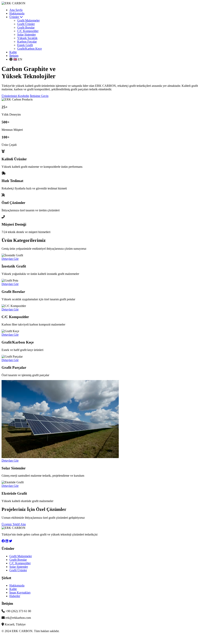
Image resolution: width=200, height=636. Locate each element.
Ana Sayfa (15, 10)
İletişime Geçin (39, 96)
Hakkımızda (16, 13)
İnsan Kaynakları (19, 592)
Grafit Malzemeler (28, 20)
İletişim (13, 55)
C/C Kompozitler (27, 31)
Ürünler (14, 17)
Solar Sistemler (26, 34)
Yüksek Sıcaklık (27, 38)
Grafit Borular (26, 27)
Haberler (14, 596)
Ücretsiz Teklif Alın (14, 524)
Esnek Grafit (25, 45)
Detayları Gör (10, 258)
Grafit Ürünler (26, 24)
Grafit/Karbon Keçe (29, 48)
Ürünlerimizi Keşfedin (15, 96)
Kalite (13, 52)
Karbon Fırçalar (27, 41)
